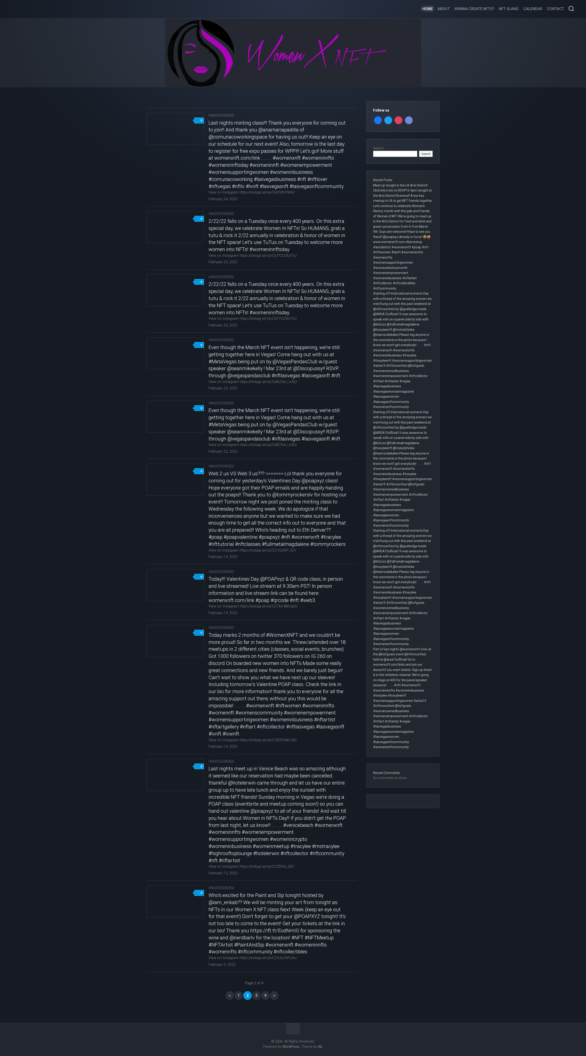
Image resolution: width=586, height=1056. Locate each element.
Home (427, 8)
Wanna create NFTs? (474, 8)
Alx (320, 1047)
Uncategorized (221, 115)
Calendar (532, 8)
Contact (555, 8)
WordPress (291, 1047)
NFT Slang (509, 8)
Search (378, 148)
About (443, 8)
